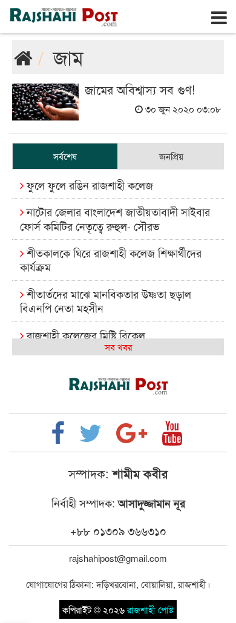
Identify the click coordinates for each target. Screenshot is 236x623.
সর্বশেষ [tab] (65, 156)
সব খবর (118, 346)
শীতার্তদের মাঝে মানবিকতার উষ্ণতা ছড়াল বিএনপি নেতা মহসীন (105, 300)
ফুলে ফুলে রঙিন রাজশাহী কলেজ (88, 185)
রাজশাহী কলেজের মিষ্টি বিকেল (84, 335)
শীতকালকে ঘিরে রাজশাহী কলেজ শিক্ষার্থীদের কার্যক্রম (111, 259)
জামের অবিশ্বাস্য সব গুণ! (140, 89)
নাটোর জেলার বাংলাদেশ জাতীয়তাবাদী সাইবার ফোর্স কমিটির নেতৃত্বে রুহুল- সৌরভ (115, 218)
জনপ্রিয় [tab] (171, 156)
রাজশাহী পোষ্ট (150, 609)
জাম (68, 56)
